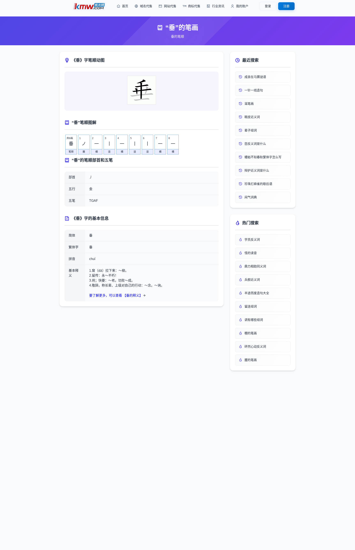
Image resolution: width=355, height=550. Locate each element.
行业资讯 (218, 6)
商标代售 (194, 6)
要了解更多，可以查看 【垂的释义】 (116, 295)
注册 (286, 6)
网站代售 (170, 6)
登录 (268, 6)
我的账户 (242, 6)
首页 (125, 6)
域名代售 (146, 6)
